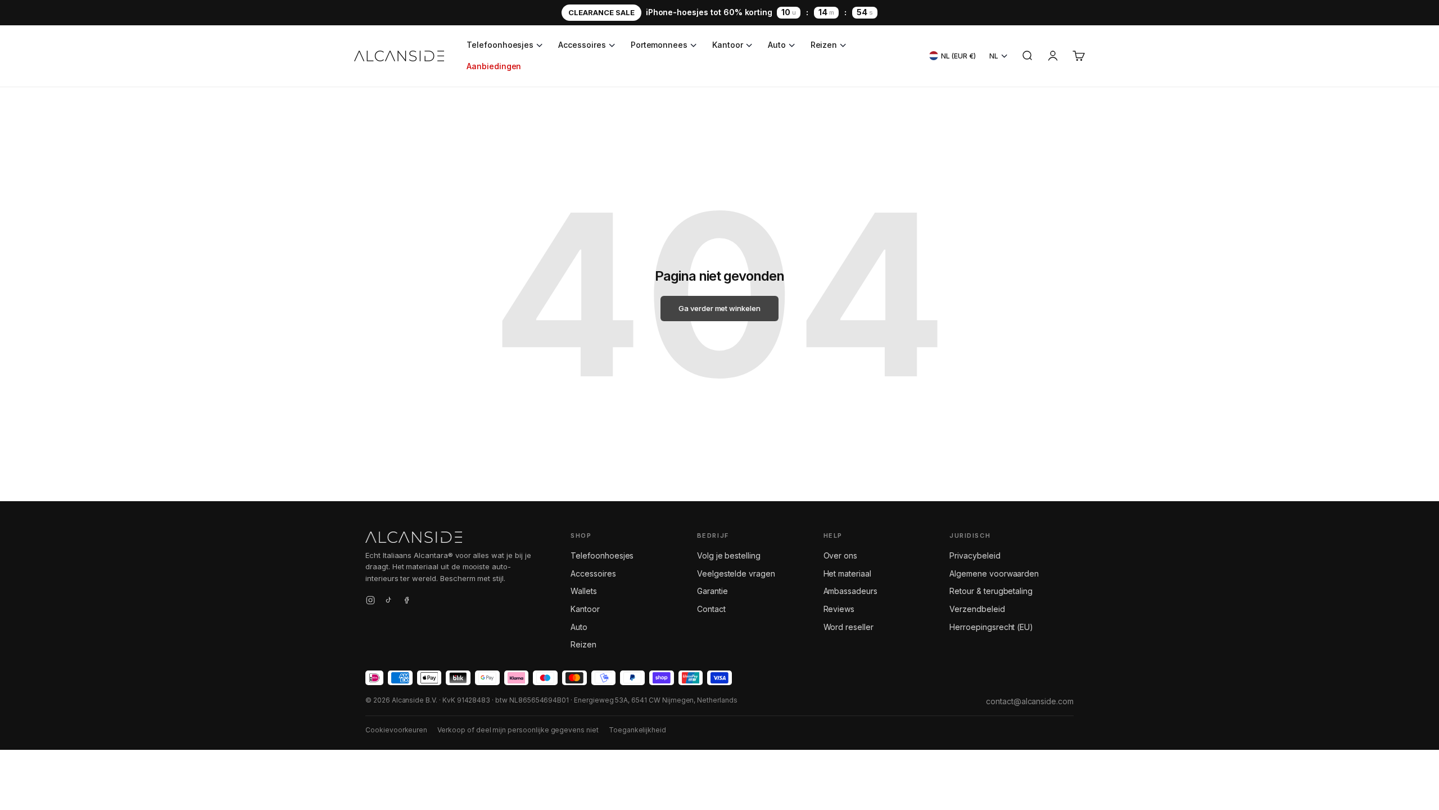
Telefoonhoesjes (500, 45)
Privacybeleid (974, 555)
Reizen (824, 45)
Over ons (840, 555)
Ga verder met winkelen (719, 308)
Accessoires (581, 45)
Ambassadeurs (850, 591)
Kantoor (727, 45)
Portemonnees (659, 45)
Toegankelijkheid (637, 730)
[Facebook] (406, 601)
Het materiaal (847, 573)
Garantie (712, 591)
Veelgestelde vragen (736, 573)
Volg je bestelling (729, 555)
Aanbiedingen (494, 66)
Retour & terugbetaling (991, 591)
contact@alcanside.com (1030, 701)
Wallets (584, 591)
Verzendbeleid (976, 609)
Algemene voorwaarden (994, 573)
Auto (777, 45)
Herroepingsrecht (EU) (991, 627)
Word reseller (848, 627)
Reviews (839, 609)
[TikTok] (388, 601)
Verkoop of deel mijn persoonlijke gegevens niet (518, 730)
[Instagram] (370, 601)
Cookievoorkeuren (396, 730)
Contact (711, 609)
